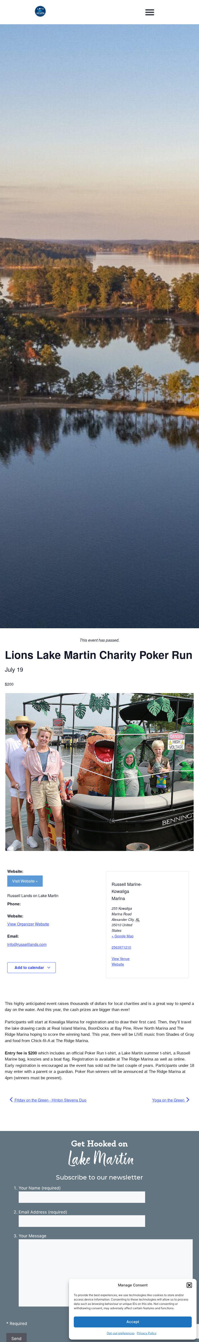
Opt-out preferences (120, 1333)
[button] (189, 1285)
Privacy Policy (147, 1333)
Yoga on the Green (168, 1100)
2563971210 (121, 947)
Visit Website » (25, 881)
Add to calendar (30, 967)
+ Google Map (122, 936)
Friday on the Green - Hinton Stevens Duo (50, 1100)
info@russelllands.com (27, 944)
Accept (132, 1321)
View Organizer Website (28, 924)
